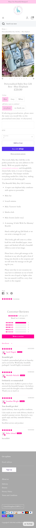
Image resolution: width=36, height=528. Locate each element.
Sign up (9, 469)
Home (4, 29)
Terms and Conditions (9, 495)
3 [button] (14, 78)
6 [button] (21, 78)
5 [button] (19, 78)
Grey (12, 99)
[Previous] (2, 79)
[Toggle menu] (3, 18)
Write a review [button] (18, 336)
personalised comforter (10, 168)
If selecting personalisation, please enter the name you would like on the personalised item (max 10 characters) (18, 116)
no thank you (19, 108)
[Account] (27, 17)
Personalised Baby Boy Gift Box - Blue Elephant (16, 32)
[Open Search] (3, 24)
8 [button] (26, 78)
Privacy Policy (7, 491)
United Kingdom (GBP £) (12, 506)
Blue (5, 99)
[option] (18, 55)
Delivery (5, 484)
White (20, 99)
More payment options (18, 154)
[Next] (33, 79)
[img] (7, 349)
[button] (7, 299)
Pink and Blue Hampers (19, 522)
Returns (4, 488)
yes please (7, 108)
